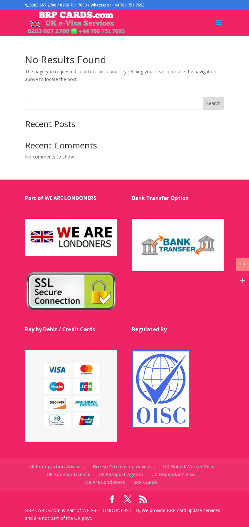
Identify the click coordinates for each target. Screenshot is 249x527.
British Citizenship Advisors (124, 466)
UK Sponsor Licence (68, 474)
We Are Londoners (104, 482)
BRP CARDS (145, 482)
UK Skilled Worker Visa (188, 466)
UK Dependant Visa (173, 474)
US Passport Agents (121, 474)
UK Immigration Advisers (57, 466)
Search (213, 103)
